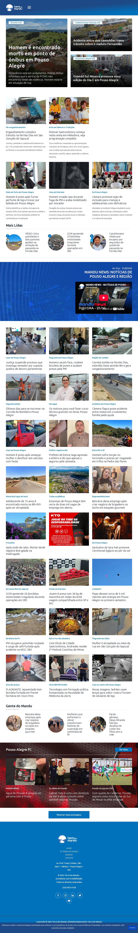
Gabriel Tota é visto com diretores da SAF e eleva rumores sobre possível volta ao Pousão (69, 796)
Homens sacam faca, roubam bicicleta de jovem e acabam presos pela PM (66, 365)
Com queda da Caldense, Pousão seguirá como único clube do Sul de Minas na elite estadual (111, 796)
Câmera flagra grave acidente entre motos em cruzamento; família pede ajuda (109, 412)
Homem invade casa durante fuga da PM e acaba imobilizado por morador (68, 200)
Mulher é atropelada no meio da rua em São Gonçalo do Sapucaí (111, 645)
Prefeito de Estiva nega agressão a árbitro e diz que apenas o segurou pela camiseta (68, 458)
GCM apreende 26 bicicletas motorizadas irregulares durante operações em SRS (25, 597)
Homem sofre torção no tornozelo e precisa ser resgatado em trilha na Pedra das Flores (111, 458)
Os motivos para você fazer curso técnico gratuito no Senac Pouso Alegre (68, 412)
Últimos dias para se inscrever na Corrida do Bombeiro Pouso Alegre (25, 412)
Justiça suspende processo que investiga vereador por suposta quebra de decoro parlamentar (24, 365)
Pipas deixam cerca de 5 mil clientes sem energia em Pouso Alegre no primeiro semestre (110, 597)
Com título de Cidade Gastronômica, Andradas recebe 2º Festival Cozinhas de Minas (68, 646)
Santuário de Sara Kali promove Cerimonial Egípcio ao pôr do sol (111, 549)
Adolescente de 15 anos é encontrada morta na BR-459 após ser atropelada (23, 504)
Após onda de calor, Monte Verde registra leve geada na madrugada (25, 550)
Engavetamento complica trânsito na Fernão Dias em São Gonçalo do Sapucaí (24, 135)
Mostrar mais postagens (69, 815)
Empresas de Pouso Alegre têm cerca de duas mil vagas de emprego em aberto (67, 504)
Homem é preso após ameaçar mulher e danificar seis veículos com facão (24, 458)
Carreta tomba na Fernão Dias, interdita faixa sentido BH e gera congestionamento (111, 365)
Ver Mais (123, 749)
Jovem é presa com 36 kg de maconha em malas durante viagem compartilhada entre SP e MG (68, 598)
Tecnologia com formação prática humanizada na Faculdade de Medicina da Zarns (68, 692)
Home (69, 848)
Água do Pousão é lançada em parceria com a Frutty (23, 795)
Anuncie (69, 855)
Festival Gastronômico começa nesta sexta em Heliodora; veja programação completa (67, 135)
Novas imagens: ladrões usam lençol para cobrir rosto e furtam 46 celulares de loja (111, 692)
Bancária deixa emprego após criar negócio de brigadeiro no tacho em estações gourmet (110, 504)
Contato (69, 858)
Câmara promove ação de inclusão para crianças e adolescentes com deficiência (109, 200)
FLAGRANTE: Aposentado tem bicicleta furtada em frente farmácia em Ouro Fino (24, 692)
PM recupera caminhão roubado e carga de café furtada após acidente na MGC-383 (25, 646)
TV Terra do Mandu (69, 851)
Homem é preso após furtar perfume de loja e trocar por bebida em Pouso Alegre (22, 200)
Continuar (132, 927)
